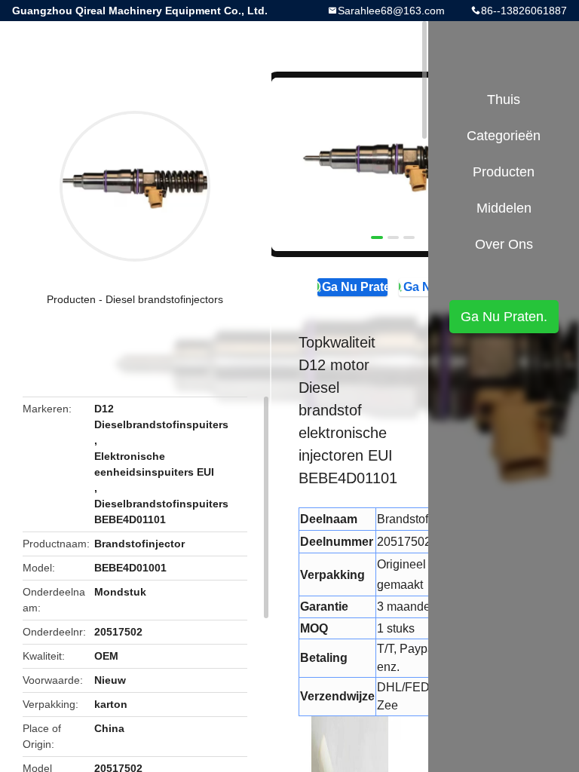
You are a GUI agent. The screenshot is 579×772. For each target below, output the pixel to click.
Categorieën (504, 135)
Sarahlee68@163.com (391, 11)
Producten (71, 299)
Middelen (504, 208)
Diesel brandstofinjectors (164, 299)
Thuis (503, 99)
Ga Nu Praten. (354, 286)
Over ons (504, 244)
